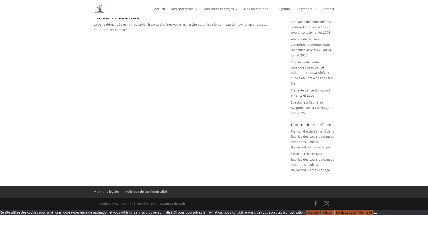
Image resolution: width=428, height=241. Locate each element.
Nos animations (256, 9)
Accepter (313, 212)
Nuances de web (172, 204)
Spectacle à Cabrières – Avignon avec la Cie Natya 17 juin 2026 (312, 107)
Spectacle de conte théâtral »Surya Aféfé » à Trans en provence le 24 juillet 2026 (311, 27)
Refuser (328, 212)
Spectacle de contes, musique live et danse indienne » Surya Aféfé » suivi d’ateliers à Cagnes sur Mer (312, 72)
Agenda (284, 9)
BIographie (304, 9)
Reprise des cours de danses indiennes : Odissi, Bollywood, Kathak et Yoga (312, 141)
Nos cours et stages (219, 9)
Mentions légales (106, 191)
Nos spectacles (182, 9)
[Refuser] (375, 213)
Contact (328, 9)
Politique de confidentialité (146, 191)
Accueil (159, 9)
